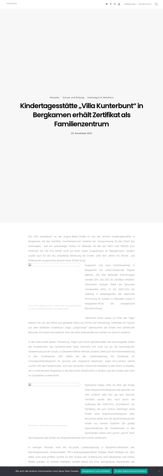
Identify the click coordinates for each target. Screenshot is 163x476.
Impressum (129, 4)
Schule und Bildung (73, 97)
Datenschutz (145, 4)
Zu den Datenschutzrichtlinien (130, 471)
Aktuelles (55, 97)
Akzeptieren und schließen (96, 471)
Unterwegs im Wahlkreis (100, 97)
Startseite (11, 3)
